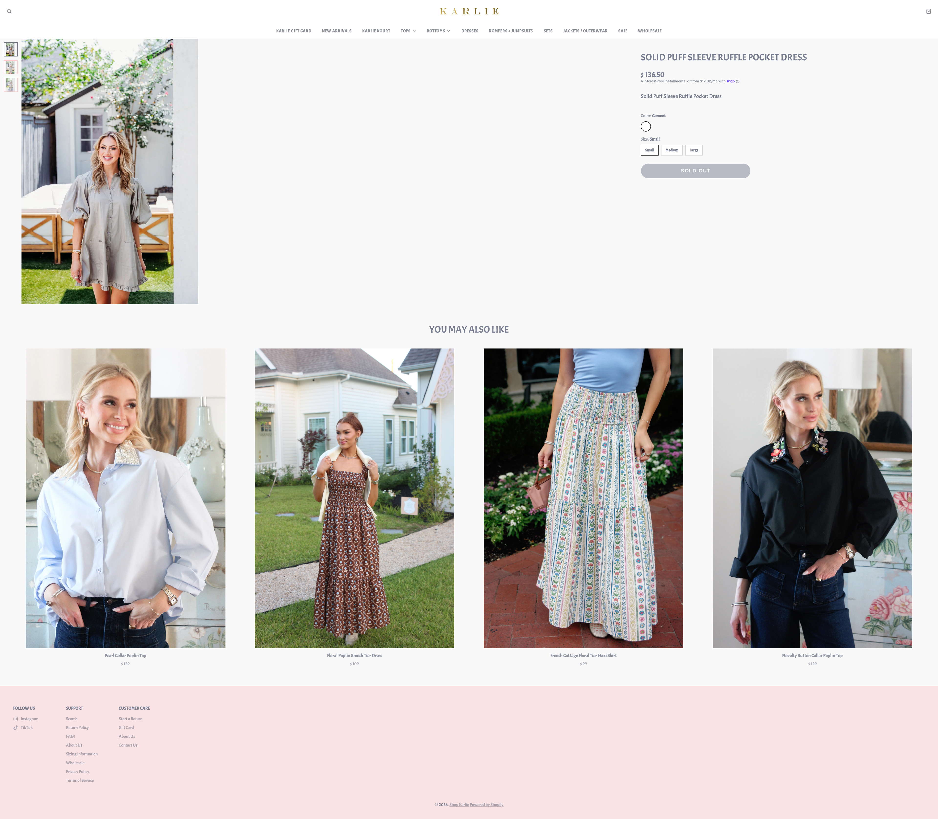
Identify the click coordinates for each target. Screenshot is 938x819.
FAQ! (70, 736)
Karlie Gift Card (293, 31)
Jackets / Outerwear (585, 31)
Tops (406, 31)
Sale (623, 31)
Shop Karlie (459, 805)
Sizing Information (82, 754)
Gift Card (126, 727)
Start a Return (130, 719)
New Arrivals (337, 31)
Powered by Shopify (486, 805)
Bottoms (436, 31)
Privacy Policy (77, 771)
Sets (548, 31)
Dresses (470, 31)
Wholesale (650, 31)
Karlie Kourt (376, 31)
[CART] (928, 11)
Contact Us (128, 745)
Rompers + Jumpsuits (511, 31)
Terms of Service (80, 780)
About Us (74, 745)
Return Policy (77, 727)
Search (71, 719)
